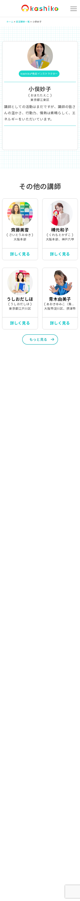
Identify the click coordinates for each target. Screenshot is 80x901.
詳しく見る (20, 254)
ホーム (9, 21)
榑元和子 (60, 230)
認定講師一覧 (23, 21)
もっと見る (38, 339)
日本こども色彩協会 (40, 8)
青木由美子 (60, 299)
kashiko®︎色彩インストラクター (39, 73)
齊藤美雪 (20, 230)
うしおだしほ (20, 299)
